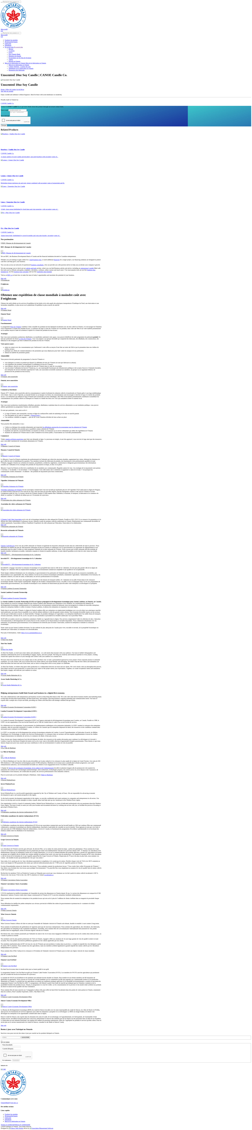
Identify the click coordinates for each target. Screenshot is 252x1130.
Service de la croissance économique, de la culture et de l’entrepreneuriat (31, 768)
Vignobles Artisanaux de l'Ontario (11, 490)
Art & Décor (20, 89)
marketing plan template (44, 272)
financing (57, 260)
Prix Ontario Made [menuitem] (14, 54)
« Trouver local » (35, 415)
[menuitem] (11, 40)
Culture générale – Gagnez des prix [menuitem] (20, 67)
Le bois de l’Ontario (25, 339)
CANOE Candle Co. (7, 103)
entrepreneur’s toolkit (87, 268)
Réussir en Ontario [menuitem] (14, 61)
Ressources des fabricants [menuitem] (17, 70)
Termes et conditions (7, 1125)
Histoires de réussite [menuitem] (15, 56)
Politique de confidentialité (22, 1125)
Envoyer (4, 125)
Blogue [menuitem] (11, 49)
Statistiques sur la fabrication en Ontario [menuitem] (21, 68)
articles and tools (31, 268)
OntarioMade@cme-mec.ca (9, 1103)
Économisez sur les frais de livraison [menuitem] (20, 58)
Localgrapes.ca (48, 875)
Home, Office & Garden (8, 89)
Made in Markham (47, 775)
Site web (3, 278)
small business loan (35, 260)
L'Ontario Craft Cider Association (11, 519)
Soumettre (16, 1060)
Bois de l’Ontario (15, 327)
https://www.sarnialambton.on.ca (31, 633)
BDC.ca (9, 275)
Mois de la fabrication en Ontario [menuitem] (19, 65)
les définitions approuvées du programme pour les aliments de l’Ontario (65, 427)
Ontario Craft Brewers (8, 546)
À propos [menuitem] (11, 51)
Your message (5, 116)
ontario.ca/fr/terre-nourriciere (14, 439)
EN (2, 31)
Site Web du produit (7, 91)
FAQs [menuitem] (10, 52)
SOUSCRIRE (25, 1037)
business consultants (37, 265)
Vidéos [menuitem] (11, 59)
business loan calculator (21, 272)
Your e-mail (4, 110)
